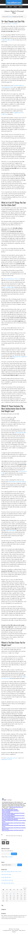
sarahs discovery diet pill (7, 880)
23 (3, 899)
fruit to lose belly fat (11, 530)
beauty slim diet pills (6, 877)
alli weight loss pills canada (7, 883)
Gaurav (9, 23)
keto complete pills (9, 287)
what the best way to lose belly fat (17, 481)
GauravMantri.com (14, 2)
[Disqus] (14, 780)
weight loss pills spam (7, 39)
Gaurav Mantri (15, 930)
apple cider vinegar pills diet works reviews (11, 871)
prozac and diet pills (20, 432)
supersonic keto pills (6, 874)
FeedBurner (10, 856)
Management (10, 758)
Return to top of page (14, 929)
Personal (15, 758)
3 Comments (15, 23)
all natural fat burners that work (12, 278)
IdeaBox (14, 931)
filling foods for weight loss (19, 356)
